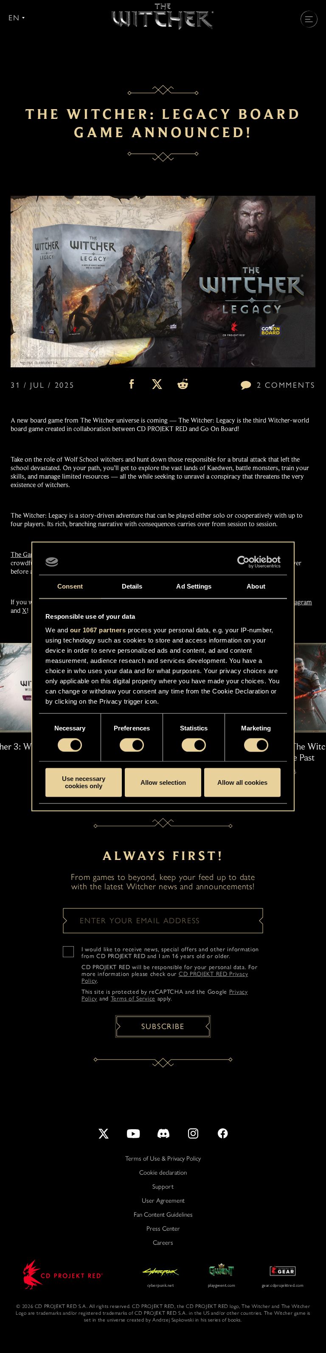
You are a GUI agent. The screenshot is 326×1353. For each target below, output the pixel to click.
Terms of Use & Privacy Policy (163, 1158)
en (14, 18)
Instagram (298, 602)
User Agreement (163, 1200)
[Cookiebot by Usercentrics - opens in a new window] (243, 561)
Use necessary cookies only (83, 782)
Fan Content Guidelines (163, 1214)
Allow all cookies (242, 782)
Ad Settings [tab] (193, 586)
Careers (163, 1242)
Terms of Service (133, 998)
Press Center (163, 1228)
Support (163, 1186)
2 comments (286, 385)
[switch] (132, 745)
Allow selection (163, 782)
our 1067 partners (98, 630)
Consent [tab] (70, 586)
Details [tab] (132, 586)
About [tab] (256, 586)
